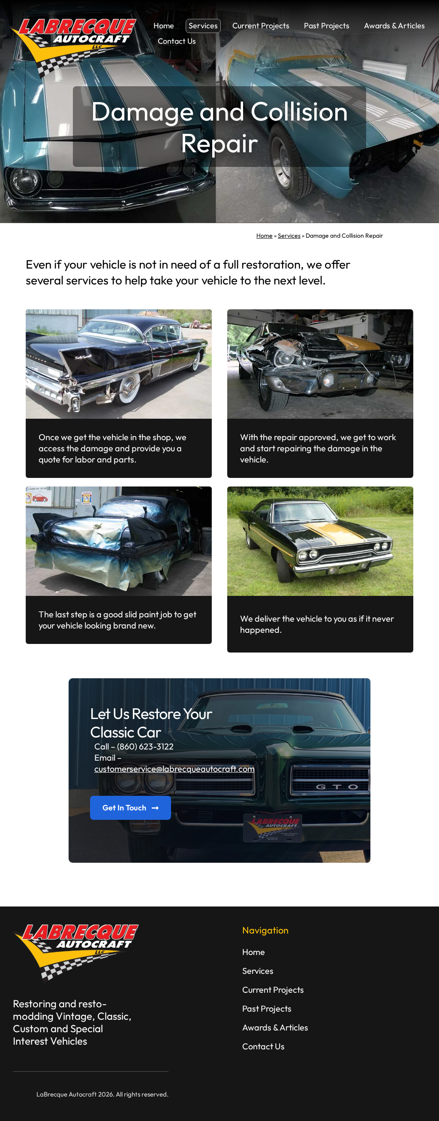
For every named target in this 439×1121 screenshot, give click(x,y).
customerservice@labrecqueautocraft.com (174, 768)
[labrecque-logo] (73, 23)
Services (289, 235)
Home (264, 235)
